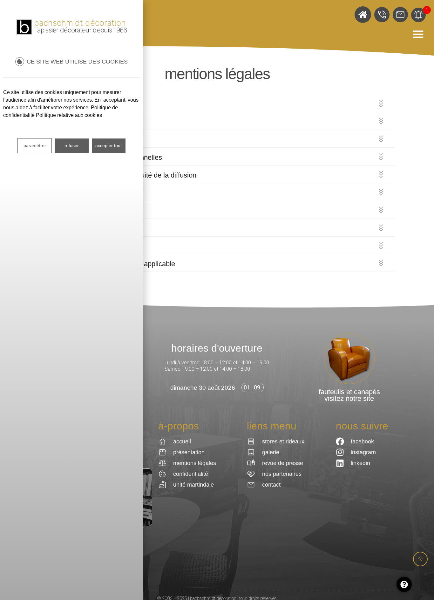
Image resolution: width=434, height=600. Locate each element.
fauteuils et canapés (349, 392)
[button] (217, 104)
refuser (71, 145)
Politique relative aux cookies (69, 115)
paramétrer (35, 145)
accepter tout (108, 145)
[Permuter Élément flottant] (404, 584)
